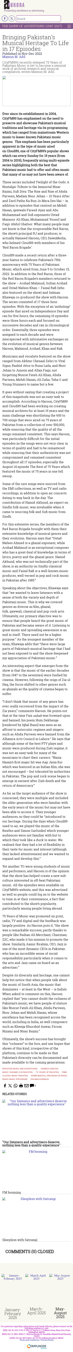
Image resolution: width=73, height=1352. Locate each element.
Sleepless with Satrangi (19, 1240)
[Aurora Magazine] (37, 4)
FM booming (11, 1192)
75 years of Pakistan (47, 1072)
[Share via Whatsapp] (15, 1085)
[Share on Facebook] (4, 1085)
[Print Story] (21, 1085)
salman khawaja (40, 1079)
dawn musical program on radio (49, 1076)
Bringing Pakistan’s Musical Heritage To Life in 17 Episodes (35, 42)
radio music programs (14, 1079)
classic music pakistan (15, 1076)
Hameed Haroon (49, 1069)
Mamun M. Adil (13, 57)
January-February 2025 (12, 1313)
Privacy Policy (47, 1340)
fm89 (64, 1072)
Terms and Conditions (29, 1340)
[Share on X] (10, 1085)
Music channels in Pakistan (17, 1072)
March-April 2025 (36, 1310)
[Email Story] (26, 1085)
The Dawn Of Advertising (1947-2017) (32, 26)
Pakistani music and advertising (20, 1069)
